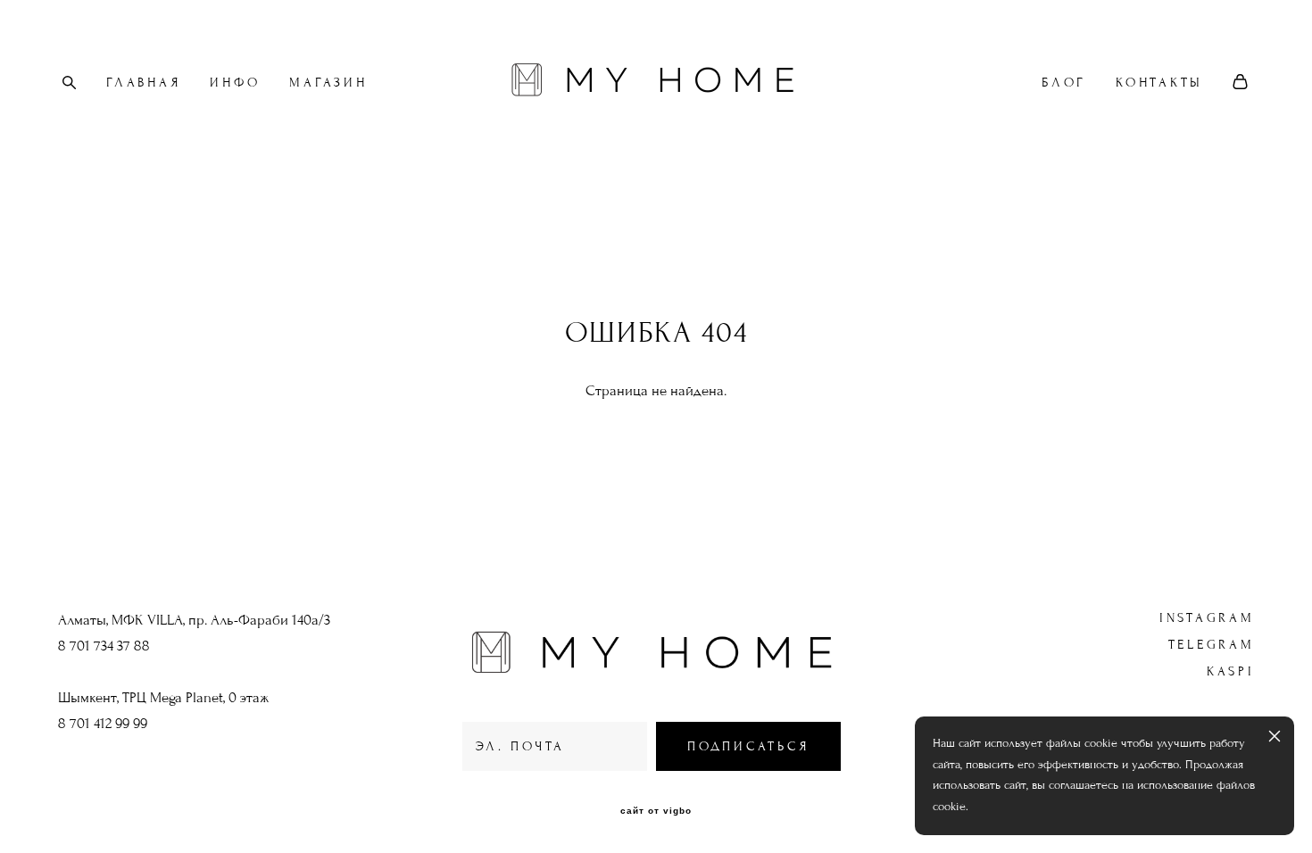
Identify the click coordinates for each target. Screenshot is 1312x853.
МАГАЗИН (328, 82)
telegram (1211, 644)
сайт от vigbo (656, 811)
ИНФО (235, 82)
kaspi (1231, 671)
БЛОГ (1064, 82)
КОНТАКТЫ (1159, 82)
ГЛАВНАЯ (143, 82)
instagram (1207, 617)
